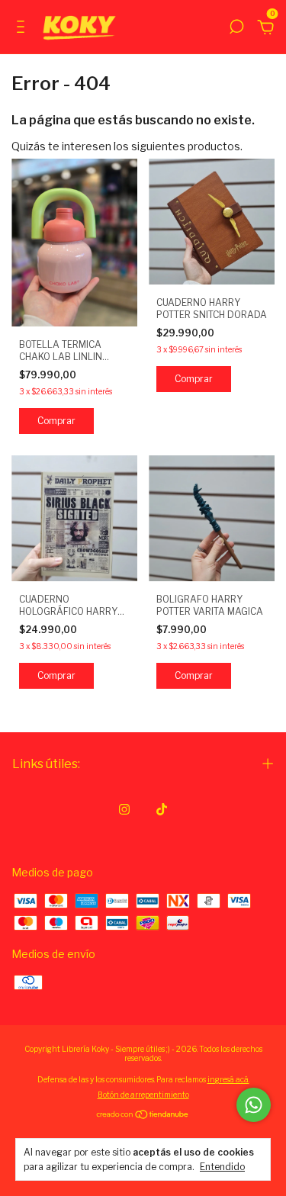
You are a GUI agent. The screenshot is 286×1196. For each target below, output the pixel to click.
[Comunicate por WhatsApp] (253, 1105)
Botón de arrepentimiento (143, 1094)
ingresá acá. (228, 1079)
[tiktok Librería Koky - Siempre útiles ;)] (162, 809)
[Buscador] (236, 28)
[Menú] (23, 28)
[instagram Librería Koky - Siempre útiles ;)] (124, 809)
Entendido (222, 1166)
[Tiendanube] (143, 1115)
